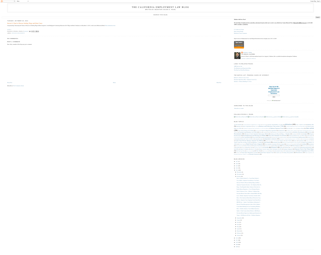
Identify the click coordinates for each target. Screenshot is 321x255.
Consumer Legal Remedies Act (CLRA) (248, 132)
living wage (308, 140)
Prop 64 (288, 145)
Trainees (270, 151)
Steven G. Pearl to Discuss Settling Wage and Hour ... (248, 182)
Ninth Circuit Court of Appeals (254, 144)
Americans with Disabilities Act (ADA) (275, 124)
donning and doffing (275, 134)
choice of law (300, 128)
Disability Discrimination (299, 132)
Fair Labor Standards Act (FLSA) (277, 135)
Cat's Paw (294, 128)
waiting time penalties (288, 152)
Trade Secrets (265, 151)
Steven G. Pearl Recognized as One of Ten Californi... (249, 204)
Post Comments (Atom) (18, 85)
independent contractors (270, 139)
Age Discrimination (238, 124)
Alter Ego (264, 124)
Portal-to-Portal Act (247, 145)
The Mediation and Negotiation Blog (242, 68)
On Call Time (297, 144)
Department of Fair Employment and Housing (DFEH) (282, 132)
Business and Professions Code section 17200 (271, 126)
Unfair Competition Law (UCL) (305, 151)
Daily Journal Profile (238, 31)
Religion (243, 147)
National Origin (242, 144)
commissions (281, 130)
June (238, 224)
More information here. (110, 25)
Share (9, 29)
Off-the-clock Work (289, 144)
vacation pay (278, 152)
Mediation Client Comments (240, 33)
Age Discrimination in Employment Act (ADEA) (252, 124)
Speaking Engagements (18, 33)
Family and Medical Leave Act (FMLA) (297, 135)
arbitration (288, 124)
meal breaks (267, 142)
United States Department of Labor (249, 152)
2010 (237, 242)
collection (257, 130)
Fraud (272, 137)
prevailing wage (276, 145)
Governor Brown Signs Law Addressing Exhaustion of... (249, 213)
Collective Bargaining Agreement (268, 130)
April (238, 229)
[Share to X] (35, 31)
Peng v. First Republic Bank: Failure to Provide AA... (248, 187)
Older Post (219, 82)
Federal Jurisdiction (237, 137)
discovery (309, 132)
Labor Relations (280, 140)
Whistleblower (299, 152)
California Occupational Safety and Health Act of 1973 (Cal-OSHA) (256, 128)
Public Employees (296, 145)
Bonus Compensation (247, 126)
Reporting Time (249, 147)
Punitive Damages (306, 145)
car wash (288, 128)
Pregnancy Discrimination (258, 145)
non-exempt (281, 144)
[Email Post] (29, 31)
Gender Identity (277, 137)
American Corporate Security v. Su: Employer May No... (249, 185)
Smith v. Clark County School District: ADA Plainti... (249, 211)
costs (260, 132)
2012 (237, 238)
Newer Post (9, 82)
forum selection (256, 137)
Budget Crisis (255, 126)
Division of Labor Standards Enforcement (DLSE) (256, 134)
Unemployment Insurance (290, 151)
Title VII (258, 151)
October (239, 176)
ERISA (299, 134)
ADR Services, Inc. (238, 66)
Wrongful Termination (254, 154)
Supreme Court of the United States (304, 149)
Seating (281, 147)
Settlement (287, 147)
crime (264, 132)
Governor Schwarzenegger (293, 137)
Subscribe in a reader (239, 108)
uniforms (238, 152)
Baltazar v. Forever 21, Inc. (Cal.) (241, 77)
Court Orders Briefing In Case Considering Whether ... (249, 206)
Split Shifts (236, 149)
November (239, 174)
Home (114, 82)
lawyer (295, 140)
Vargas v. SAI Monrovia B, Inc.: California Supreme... (249, 215)
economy (294, 134)
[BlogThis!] (33, 31)
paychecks (311, 144)
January (239, 235)
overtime (304, 144)
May (238, 226)
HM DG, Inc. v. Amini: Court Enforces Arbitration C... (249, 202)
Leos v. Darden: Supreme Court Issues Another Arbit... (249, 195)
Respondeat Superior (257, 147)
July (238, 222)
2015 (237, 166)
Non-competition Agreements (271, 144)
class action (310, 128)
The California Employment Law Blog (160, 7)
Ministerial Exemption (286, 142)
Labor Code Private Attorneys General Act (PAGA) (249, 140)
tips (253, 151)
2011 (237, 240)
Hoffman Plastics (311, 137)
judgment (312, 139)
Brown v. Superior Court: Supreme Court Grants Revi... (249, 200)
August (238, 220)
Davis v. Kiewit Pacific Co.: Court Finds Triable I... (248, 178)
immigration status (258, 139)
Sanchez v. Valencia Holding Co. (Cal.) (243, 81)
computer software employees (292, 130)
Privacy (283, 145)
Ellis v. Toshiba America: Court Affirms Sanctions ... (248, 208)
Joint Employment (305, 139)
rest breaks (266, 147)
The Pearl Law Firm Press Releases (241, 70)
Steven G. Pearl (247, 52)
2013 (237, 170)
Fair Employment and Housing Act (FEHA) (254, 135)
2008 (237, 246)
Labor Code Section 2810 (270, 140)
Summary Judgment (287, 149)
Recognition (237, 147)
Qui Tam (312, 145)
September (239, 218)
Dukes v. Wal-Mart (285, 134)
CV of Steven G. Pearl (239, 29)
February (239, 233)
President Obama (268, 145)
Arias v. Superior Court (300, 124)
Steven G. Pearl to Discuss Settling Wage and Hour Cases (24, 23)
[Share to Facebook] (36, 31)
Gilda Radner (284, 137)
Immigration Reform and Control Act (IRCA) (244, 139)
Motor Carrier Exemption (296, 142)
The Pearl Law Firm (240, 151)
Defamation (269, 132)
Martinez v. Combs (257, 142)
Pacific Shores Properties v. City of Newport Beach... (248, 189)
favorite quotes (309, 135)
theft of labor (248, 151)
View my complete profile (248, 58)
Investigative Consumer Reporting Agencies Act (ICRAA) (290, 139)
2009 (237, 244)
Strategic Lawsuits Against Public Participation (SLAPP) (270, 149)
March (238, 231)
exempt (305, 134)
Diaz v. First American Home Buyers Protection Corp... (249, 198)
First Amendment (246, 137)
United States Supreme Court (267, 152)
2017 (237, 161)
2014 (237, 168)
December (239, 172)
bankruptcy (238, 126)
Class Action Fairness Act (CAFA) (245, 130)
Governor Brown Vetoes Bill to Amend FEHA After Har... (249, 193)
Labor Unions (288, 140)
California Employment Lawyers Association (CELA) (295, 126)
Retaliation (274, 147)
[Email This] (32, 31)
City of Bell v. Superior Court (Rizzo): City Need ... (248, 180)
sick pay (291, 147)
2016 (237, 163)
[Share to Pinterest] (38, 31)
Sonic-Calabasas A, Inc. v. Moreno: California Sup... (248, 191)
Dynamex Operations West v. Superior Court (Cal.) (245, 79)
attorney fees (310, 124)
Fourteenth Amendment (265, 137)
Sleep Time (297, 147)
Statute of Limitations (244, 149)
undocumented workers (278, 151)
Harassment (302, 137)
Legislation (301, 140)
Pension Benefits (239, 145)
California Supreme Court (276, 128)
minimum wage (276, 142)
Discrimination (238, 134)
